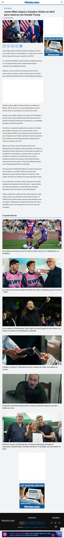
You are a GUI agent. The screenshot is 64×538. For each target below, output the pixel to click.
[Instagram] (55, 523)
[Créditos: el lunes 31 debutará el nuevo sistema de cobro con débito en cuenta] (32, 350)
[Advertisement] (22, 91)
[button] (4, 2)
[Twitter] (59, 523)
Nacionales (8, 8)
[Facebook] (51, 523)
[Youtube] (56, 526)
